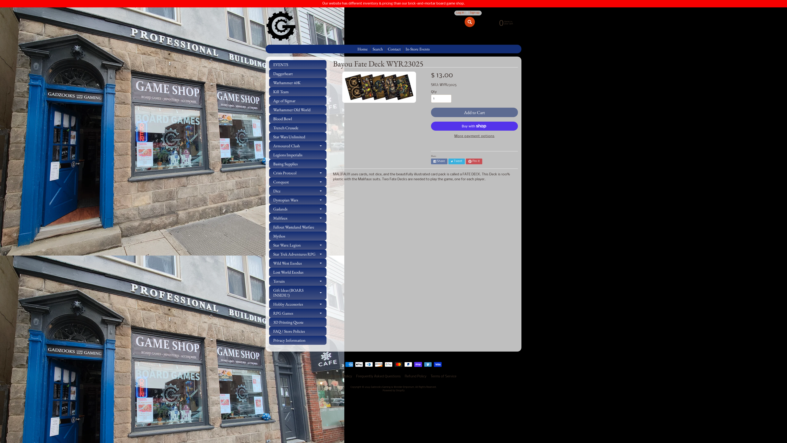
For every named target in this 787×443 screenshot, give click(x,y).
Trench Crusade (285, 127)
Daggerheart (283, 73)
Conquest (299, 182)
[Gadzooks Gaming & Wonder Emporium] (281, 26)
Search (378, 49)
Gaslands (299, 210)
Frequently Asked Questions (378, 376)
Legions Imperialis (287, 155)
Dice (299, 191)
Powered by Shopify (394, 390)
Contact (394, 49)
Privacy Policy (341, 376)
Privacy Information (289, 340)
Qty (434, 92)
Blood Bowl (282, 118)
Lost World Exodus (288, 272)
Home (362, 49)
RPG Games (299, 314)
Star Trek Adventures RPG (299, 255)
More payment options (474, 136)
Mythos (279, 236)
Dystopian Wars (299, 200)
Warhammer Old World (291, 109)
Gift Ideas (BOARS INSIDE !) (299, 293)
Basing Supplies (285, 164)
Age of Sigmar (284, 100)
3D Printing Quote (288, 322)
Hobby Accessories (299, 305)
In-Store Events (418, 49)
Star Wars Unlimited (289, 136)
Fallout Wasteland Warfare (293, 227)
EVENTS (280, 64)
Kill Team (281, 91)
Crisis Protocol (299, 173)
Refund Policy (415, 376)
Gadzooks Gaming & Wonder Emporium (392, 387)
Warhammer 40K (287, 82)
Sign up (474, 13)
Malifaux (299, 219)
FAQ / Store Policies (289, 331)
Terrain (299, 282)
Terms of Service (443, 376)
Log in (460, 13)
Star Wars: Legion (299, 246)
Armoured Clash (299, 146)
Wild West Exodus (299, 264)
